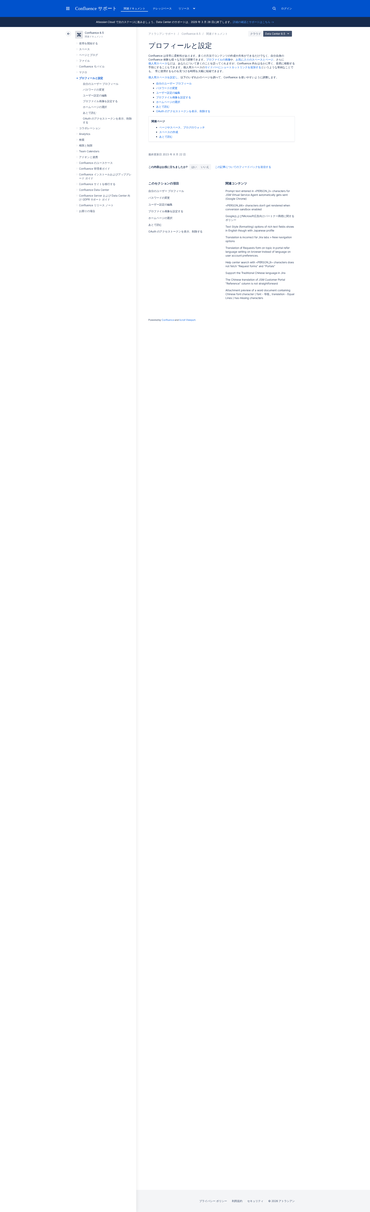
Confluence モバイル (92, 66)
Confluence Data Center (94, 189)
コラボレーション (89, 128)
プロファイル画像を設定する (100, 101)
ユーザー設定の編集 (95, 95)
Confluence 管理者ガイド (94, 168)
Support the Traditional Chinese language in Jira (255, 272)
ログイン (286, 8)
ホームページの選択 (95, 107)
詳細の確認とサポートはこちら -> (253, 22)
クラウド (255, 33)
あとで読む (89, 112)
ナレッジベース (162, 8)
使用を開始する (88, 43)
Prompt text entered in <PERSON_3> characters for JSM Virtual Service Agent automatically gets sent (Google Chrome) (257, 194)
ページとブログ (88, 54)
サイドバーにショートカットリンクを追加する (233, 67)
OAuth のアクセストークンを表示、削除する (183, 111)
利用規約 (237, 1201)
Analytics (84, 134)
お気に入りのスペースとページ (254, 59)
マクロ (83, 72)
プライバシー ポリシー (213, 1201)
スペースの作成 (168, 132)
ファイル (84, 60)
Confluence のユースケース (96, 162)
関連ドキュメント (134, 8)
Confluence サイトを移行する (97, 184)
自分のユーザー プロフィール (101, 83)
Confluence (168, 319)
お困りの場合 (87, 211)
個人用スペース (157, 63)
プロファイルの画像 (218, 59)
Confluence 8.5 (94, 32)
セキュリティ (255, 1201)
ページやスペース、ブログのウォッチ (182, 127)
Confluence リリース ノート (96, 205)
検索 (274, 8)
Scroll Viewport (187, 319)
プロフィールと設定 (91, 78)
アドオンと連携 (88, 157)
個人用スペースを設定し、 (164, 77)
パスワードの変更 (93, 89)
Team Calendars (89, 151)
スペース (84, 49)
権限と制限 (85, 145)
